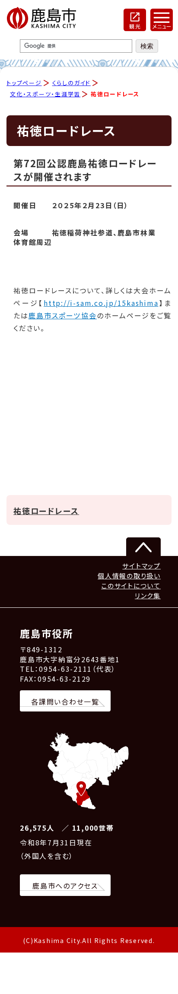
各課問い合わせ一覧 (65, 701)
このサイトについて (131, 585)
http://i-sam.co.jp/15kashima (101, 303)
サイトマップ (141, 565)
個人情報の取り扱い (129, 575)
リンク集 (148, 595)
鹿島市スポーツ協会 (63, 315)
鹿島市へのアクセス (65, 885)
